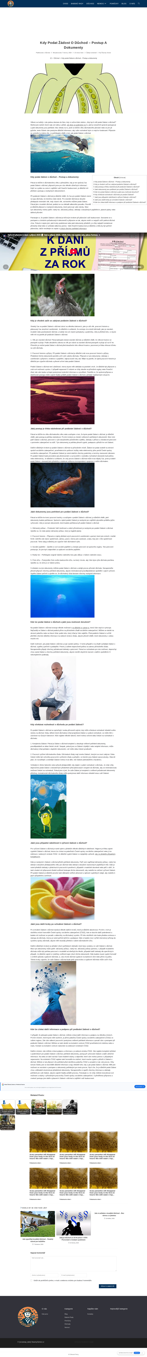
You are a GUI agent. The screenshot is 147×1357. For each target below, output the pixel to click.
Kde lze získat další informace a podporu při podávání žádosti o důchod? (119, 202)
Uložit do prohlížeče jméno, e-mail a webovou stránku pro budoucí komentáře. (63, 1280)
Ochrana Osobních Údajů (83, 1342)
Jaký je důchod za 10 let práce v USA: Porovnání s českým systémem (73, 1239)
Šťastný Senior (106, 52)
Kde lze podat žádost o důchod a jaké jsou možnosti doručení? (116, 192)
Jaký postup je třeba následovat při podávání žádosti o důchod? (116, 187)
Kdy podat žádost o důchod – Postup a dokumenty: (111, 182)
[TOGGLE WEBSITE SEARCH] (138, 3)
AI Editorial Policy (73, 1354)
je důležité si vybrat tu (81, 628)
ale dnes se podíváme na (76, 125)
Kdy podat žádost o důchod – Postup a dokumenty (79, 58)
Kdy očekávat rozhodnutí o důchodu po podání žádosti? (113, 194)
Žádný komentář (91, 52)
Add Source (137, 1352)
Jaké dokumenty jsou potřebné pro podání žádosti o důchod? (115, 189)
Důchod (47, 52)
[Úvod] (51, 58)
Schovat (122, 177)
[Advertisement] (74, 22)
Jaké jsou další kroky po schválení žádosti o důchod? (112, 200)
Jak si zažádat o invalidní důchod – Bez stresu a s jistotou (109, 1214)
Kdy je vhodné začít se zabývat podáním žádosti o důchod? (114, 184)
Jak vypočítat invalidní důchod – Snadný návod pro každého (37, 1240)
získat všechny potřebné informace (73, 229)
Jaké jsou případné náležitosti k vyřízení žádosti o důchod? (114, 197)
